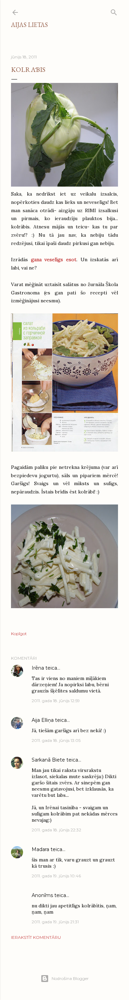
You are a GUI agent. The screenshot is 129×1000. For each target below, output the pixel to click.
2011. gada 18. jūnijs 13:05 (56, 740)
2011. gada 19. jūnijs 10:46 (56, 875)
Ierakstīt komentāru (36, 937)
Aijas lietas (29, 25)
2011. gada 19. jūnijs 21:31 (55, 921)
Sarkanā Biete (48, 760)
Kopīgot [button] (19, 633)
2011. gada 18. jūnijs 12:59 (56, 700)
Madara (40, 849)
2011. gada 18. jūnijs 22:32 (56, 829)
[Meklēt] (114, 11)
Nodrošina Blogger (70, 978)
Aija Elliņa (43, 720)
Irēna (38, 668)
